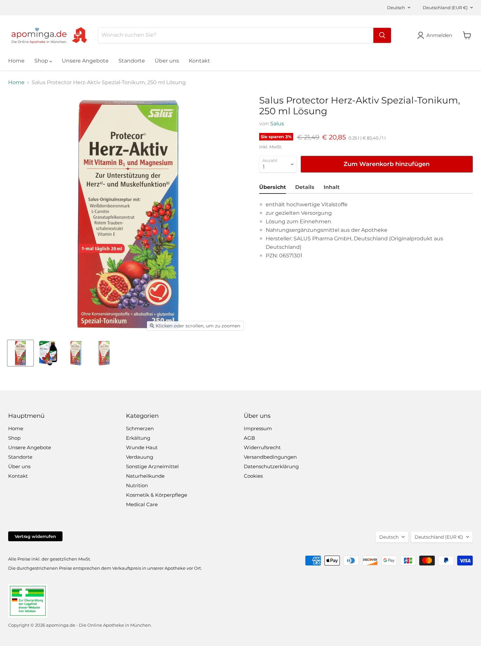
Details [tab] (304, 187)
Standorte (131, 61)
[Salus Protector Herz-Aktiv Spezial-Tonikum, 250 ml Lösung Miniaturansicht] (20, 353)
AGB (249, 438)
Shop (41, 61)
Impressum (258, 428)
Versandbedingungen (270, 457)
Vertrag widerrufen (35, 536)
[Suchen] (382, 35)
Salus (277, 123)
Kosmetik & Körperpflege (156, 495)
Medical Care (142, 504)
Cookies (253, 476)
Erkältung (138, 438)
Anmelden (439, 35)
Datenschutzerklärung (271, 466)
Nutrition (137, 485)
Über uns (167, 61)
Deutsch (396, 7)
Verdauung (139, 457)
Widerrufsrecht (262, 447)
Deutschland (445, 7)
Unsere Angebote (85, 61)
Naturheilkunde (145, 476)
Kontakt (199, 61)
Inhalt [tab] (332, 187)
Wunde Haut (142, 447)
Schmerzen (140, 428)
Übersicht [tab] (272, 187)
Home (16, 61)
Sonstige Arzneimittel (152, 466)
